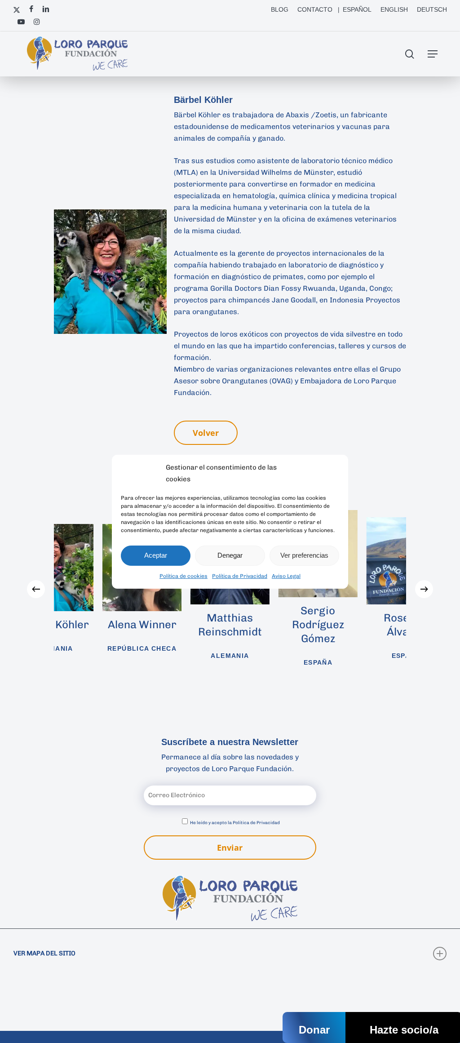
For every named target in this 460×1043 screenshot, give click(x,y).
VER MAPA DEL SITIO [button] (44, 953)
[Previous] (36, 589)
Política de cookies (183, 576)
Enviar (230, 847)
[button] (433, 53)
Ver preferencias (304, 555)
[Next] (424, 589)
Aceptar (155, 555)
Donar (314, 1030)
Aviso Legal (286, 576)
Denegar (230, 555)
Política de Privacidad (239, 576)
